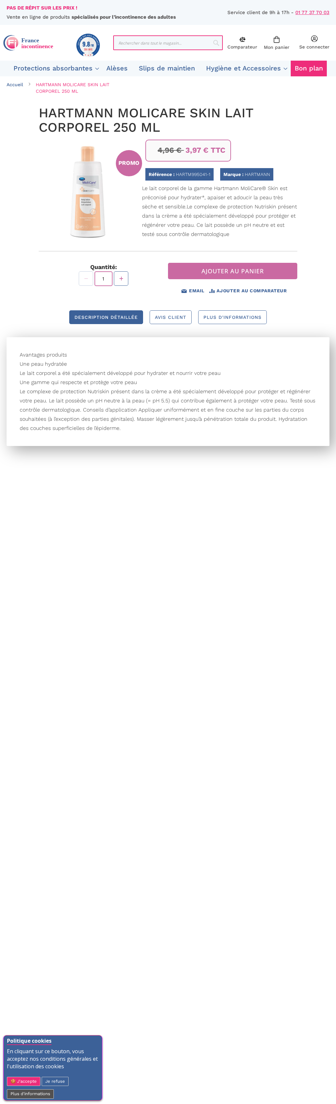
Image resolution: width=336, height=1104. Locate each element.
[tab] (106, 317)
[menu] (168, 68)
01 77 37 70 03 (312, 12)
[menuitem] (54, 68)
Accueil (15, 84)
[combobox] (168, 42)
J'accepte (26, 1081)
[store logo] (58, 43)
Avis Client (170, 317)
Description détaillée (106, 317)
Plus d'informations (30, 1093)
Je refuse (55, 1081)
